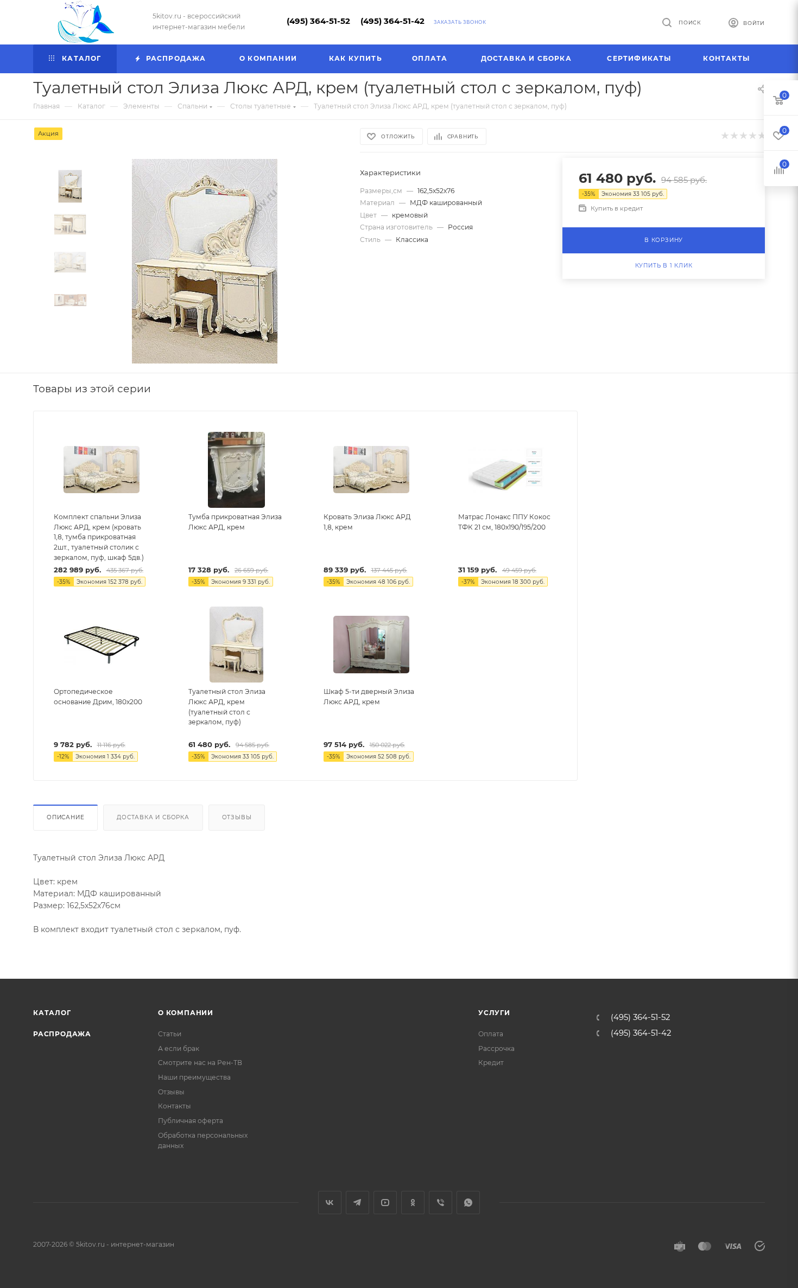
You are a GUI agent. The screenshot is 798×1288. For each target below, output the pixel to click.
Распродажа (62, 1034)
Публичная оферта (190, 1121)
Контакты (174, 1106)
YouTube (385, 1202)
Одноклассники (413, 1202)
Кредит (491, 1063)
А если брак (178, 1048)
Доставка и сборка (153, 817)
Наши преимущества (194, 1077)
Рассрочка (496, 1048)
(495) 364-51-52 (318, 21)
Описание (65, 817)
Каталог (52, 1013)
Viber (440, 1202)
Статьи (169, 1034)
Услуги (494, 1013)
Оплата (490, 1034)
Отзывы (237, 817)
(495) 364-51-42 (392, 21)
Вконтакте (329, 1202)
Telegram (357, 1202)
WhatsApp (468, 1202)
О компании (185, 1013)
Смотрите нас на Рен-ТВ (200, 1063)
